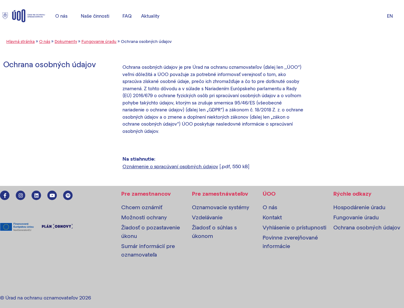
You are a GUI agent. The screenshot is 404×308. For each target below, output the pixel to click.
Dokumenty (66, 41)
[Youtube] (52, 195)
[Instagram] (20, 195)
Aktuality (150, 16)
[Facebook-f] (4, 195)
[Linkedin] (36, 195)
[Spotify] (68, 195)
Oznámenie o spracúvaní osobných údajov (170, 166)
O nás (61, 16)
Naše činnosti (95, 16)
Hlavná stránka (20, 41)
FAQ (127, 16)
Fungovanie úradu (98, 41)
